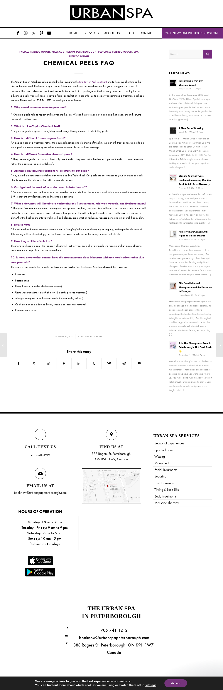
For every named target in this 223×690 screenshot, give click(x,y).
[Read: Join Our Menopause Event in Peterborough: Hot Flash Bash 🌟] (173, 345)
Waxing (159, 456)
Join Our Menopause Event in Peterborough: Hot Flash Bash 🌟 (195, 347)
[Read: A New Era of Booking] (173, 130)
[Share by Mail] (139, 363)
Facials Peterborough (34, 52)
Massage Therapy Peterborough (74, 52)
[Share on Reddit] (124, 363)
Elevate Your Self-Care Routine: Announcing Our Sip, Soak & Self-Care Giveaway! (195, 180)
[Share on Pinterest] (63, 363)
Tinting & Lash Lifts (166, 489)
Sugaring (160, 476)
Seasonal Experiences (169, 443)
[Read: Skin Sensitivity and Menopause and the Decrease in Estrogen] (173, 286)
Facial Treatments (165, 469)
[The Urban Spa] (111, 13)
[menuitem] (73, 33)
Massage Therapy (166, 503)
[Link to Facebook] (18, 33)
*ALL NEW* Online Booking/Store (192, 33)
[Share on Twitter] (33, 363)
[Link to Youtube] (49, 33)
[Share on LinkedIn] (79, 363)
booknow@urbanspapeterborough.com (40, 492)
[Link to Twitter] (33, 33)
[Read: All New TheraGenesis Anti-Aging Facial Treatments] (173, 234)
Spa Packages (163, 450)
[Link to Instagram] (25, 33)
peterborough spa (92, 336)
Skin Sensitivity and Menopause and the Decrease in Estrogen (195, 287)
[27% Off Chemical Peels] (3, 345)
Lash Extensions (165, 483)
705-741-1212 (40, 455)
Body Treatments (165, 496)
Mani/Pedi (161, 463)
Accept (176, 683)
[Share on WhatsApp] (48, 363)
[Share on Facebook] (18, 363)
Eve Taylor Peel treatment (93, 82)
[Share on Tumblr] (94, 363)
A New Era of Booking (191, 128)
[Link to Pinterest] (41, 33)
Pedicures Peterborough (115, 52)
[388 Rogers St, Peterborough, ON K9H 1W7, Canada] (67, 643)
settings (150, 685)
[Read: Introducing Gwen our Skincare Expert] (173, 83)
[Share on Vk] (109, 363)
